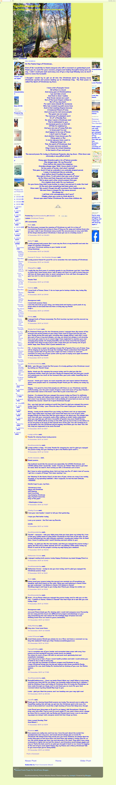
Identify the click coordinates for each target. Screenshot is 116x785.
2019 (18, 211)
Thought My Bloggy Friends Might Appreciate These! (20, 369)
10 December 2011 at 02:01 (39, 620)
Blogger (88, 775)
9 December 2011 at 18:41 (38, 573)
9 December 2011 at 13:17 (38, 428)
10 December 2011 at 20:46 (39, 694)
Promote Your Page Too (95, 243)
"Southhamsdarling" (26, 5)
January (21, 428)
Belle (29, 225)
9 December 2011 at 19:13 (38, 589)
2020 (18, 207)
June (19, 406)
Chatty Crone (33, 510)
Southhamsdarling (34, 363)
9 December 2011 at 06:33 (38, 262)
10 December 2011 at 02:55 (39, 630)
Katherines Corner (34, 555)
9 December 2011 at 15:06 (38, 550)
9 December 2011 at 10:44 (38, 358)
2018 (18, 215)
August (20, 399)
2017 (18, 219)
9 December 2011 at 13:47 (38, 439)
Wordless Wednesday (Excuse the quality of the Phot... (20, 296)
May (19, 410)
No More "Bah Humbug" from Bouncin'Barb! (20, 312)
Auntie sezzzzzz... (34, 458)
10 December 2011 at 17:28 (38, 672)
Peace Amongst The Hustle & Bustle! (20, 283)
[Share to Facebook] (65, 216)
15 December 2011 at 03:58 (39, 750)
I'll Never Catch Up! (20, 379)
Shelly (30, 316)
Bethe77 (31, 241)
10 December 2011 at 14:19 (38, 643)
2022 (19, 202)
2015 (18, 227)
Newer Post (30, 761)
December (20, 247)
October (21, 389)
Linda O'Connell (34, 636)
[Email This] (62, 216)
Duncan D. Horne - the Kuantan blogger (42, 257)
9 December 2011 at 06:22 (38, 251)
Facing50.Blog (33, 649)
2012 (18, 238)
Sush (30, 579)
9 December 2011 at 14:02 (38, 452)
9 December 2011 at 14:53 (38, 526)
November (20, 385)
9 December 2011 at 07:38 (38, 282)
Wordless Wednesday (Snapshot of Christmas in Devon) (20, 265)
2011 (18, 242)
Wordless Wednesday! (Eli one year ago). (20, 352)
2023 (19, 199)
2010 (18, 432)
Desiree (30, 288)
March (20, 418)
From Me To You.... (20, 275)
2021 (18, 204)
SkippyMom (32, 268)
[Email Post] (59, 215)
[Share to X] (64, 216)
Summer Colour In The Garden (97, 121)
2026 (19, 196)
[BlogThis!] (63, 216)
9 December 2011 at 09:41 (38, 294)
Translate (20, 115)
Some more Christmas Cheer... (20, 322)
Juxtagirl (72, 775)
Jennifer (31, 699)
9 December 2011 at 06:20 (38, 235)
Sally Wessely (33, 625)
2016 (18, 223)
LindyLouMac (33, 434)
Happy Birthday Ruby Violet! (20, 253)
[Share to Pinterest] (66, 216)
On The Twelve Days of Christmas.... (20, 336)
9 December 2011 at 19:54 (38, 604)
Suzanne (31, 730)
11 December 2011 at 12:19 (38, 724)
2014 (18, 230)
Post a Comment (33, 754)
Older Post (85, 761)
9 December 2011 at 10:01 (38, 323)
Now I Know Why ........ (20, 343)
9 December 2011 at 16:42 (38, 560)
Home (58, 761)
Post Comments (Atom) (44, 765)
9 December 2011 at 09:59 (38, 311)
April (19, 414)
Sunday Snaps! (20, 305)
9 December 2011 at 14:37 (38, 504)
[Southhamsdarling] (95, 241)
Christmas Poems (37, 218)
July (19, 403)
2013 (18, 234)
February (20, 424)
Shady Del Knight (34, 329)
